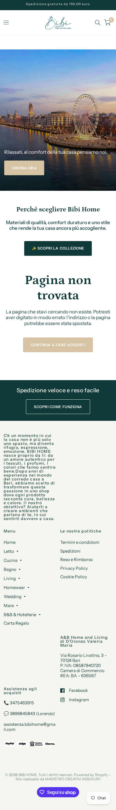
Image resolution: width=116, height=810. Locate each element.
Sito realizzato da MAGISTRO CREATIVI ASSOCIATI (58, 779)
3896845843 (22, 713)
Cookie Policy (73, 576)
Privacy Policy (74, 568)
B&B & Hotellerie (20, 614)
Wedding (12, 596)
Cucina (10, 560)
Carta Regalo (16, 623)
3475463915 (22, 702)
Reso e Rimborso (76, 559)
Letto (9, 551)
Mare (9, 605)
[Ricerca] (97, 22)
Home (9, 542)
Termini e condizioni (79, 542)
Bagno (10, 569)
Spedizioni (70, 551)
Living (10, 578)
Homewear (14, 587)
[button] (24, 168)
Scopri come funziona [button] (58, 406)
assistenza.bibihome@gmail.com (29, 727)
